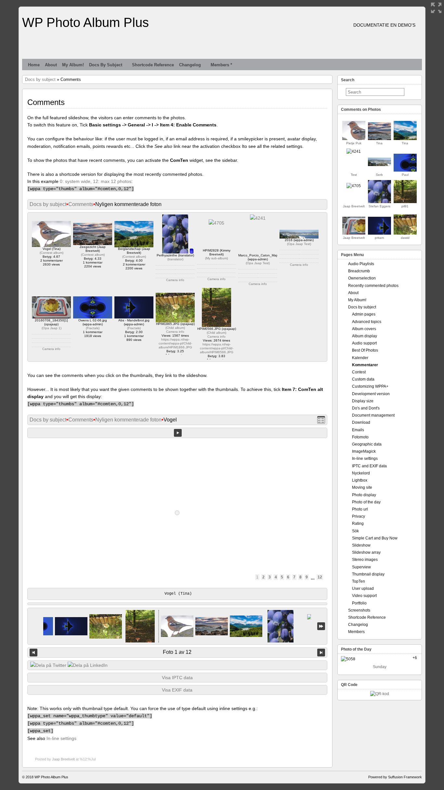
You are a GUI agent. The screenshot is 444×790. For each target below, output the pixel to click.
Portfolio (359, 603)
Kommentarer (365, 365)
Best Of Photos (365, 350)
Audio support (364, 343)
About (51, 64)
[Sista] (321, 626)
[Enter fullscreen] (436, 8)
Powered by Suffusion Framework (395, 777)
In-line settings (61, 738)
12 (320, 577)
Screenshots (359, 610)
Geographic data (367, 444)
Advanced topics (366, 321)
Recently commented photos (373, 285)
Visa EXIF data (177, 690)
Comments (80, 204)
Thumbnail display (368, 574)
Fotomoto (360, 437)
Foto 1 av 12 (177, 652)
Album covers (364, 329)
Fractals (92, 328)
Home (34, 64)
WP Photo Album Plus (85, 22)
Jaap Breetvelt (63, 759)
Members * (221, 64)
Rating (358, 523)
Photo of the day (366, 502)
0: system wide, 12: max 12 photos (95, 181)
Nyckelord (361, 473)
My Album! (73, 64)
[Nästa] (321, 652)
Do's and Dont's (366, 408)
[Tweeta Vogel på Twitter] (48, 665)
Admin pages (363, 314)
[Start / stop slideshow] (178, 433)
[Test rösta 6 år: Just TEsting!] (353, 151)
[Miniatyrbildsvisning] (321, 420)
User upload (363, 588)
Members (356, 631)
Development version (371, 394)
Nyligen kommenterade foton (128, 419)
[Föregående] (33, 652)
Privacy (358, 516)
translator (175, 259)
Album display (364, 336)
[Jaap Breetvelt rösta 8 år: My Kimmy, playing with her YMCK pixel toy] (353, 186)
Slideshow (361, 545)
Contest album (51, 252)
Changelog (190, 64)
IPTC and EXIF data (369, 466)
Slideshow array (366, 552)
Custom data (363, 379)
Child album (175, 328)
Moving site (362, 487)
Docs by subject (105, 64)
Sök (355, 531)
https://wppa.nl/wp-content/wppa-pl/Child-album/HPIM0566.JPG (216, 348)
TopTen (358, 581)
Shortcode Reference (153, 64)
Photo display (364, 495)
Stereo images (365, 559)
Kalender (360, 358)
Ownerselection (362, 278)
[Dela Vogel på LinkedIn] (88, 665)
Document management (373, 415)
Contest (359, 372)
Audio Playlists (361, 264)
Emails (358, 430)
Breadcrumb (359, 271)
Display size (362, 401)
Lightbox (359, 480)
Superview (361, 567)
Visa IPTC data (177, 677)
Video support (364, 595)
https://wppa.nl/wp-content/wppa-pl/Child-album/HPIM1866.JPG (175, 343)
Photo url (360, 509)
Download (361, 422)
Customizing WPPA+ (370, 386)
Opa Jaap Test (258, 263)
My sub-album (216, 258)
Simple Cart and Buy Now (375, 538)
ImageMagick (364, 451)
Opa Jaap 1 (51, 328)
